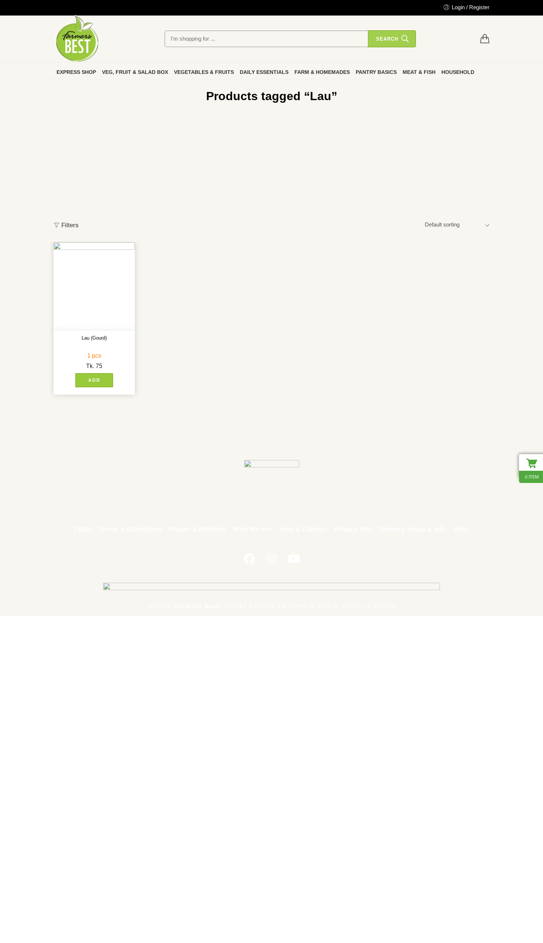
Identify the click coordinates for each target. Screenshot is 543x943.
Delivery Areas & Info (412, 529)
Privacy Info (353, 529)
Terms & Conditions (130, 529)
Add (94, 380)
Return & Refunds (197, 529)
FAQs (83, 529)
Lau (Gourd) (94, 338)
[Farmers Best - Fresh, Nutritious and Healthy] (77, 38)
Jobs (461, 529)
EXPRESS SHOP (76, 72)
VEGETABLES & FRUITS (204, 72)
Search (387, 39)
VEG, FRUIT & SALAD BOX (135, 72)
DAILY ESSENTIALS (264, 72)
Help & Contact (303, 529)
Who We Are (252, 529)
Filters (69, 225)
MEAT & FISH (419, 72)
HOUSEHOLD (457, 72)
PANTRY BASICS (376, 72)
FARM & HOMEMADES (322, 72)
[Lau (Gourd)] (94, 286)
